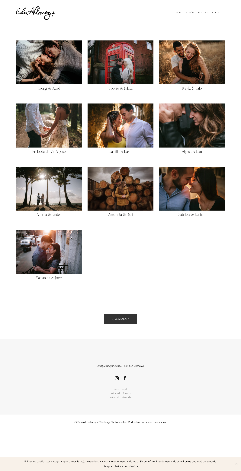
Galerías (189, 12)
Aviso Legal (120, 389)
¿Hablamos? (120, 319)
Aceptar (108, 466)
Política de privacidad (127, 466)
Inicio (178, 12)
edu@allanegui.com (108, 366)
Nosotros (203, 12)
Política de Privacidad (120, 397)
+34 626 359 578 (133, 366)
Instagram (116, 377)
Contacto (217, 12)
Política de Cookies (120, 393)
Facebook (125, 377)
